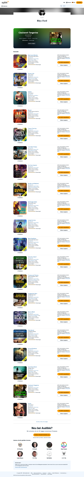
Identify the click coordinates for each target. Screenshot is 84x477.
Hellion (30, 92)
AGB (31, 473)
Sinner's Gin (31, 73)
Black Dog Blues (32, 238)
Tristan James (36, 77)
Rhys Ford (31, 57)
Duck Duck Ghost (32, 367)
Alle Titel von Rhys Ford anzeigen (42, 421)
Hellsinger (31, 371)
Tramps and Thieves (33, 275)
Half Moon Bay (32, 150)
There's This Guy (32, 128)
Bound (29, 110)
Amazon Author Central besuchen (21, 467)
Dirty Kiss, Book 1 (32, 257)
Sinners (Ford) (32, 78)
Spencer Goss (36, 149)
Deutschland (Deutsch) (36, 474)
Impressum (45, 473)
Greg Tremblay (36, 58)
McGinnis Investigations (34, 315)
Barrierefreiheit (43, 474)
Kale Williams (36, 95)
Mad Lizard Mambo (33, 55)
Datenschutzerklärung (37, 473)
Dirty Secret (31, 330)
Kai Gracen (32, 206)
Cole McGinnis (32, 260)
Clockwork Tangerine (33, 385)
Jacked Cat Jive (32, 220)
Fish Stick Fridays (32, 147)
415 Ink (31, 96)
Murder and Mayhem (33, 183)
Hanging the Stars (32, 293)
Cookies (49, 473)
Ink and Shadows (32, 348)
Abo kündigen (50, 474)
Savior (29, 403)
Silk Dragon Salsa (32, 202)
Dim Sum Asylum (32, 165)
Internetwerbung (63, 473)
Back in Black (31, 312)
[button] (64, 62)
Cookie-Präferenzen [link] (55, 473)
